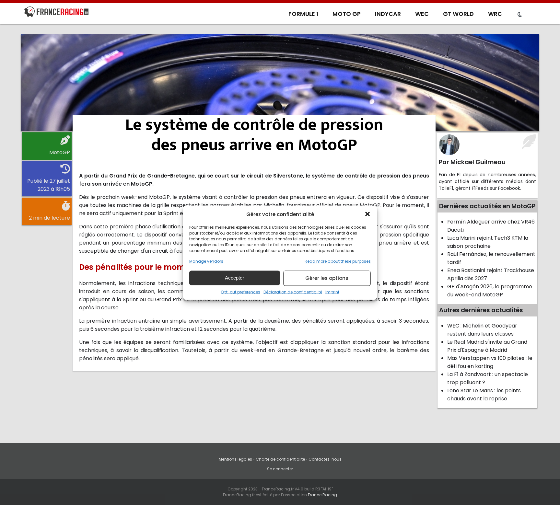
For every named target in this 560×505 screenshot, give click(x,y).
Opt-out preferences (240, 291)
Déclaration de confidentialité (292, 291)
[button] (367, 214)
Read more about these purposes (338, 261)
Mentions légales (235, 459)
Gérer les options (326, 278)
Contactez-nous (325, 459)
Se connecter (280, 469)
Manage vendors (206, 261)
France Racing (322, 495)
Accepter (234, 278)
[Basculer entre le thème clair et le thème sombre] (520, 14)
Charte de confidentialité (280, 459)
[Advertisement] (280, 82)
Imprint (332, 291)
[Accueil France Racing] (56, 12)
